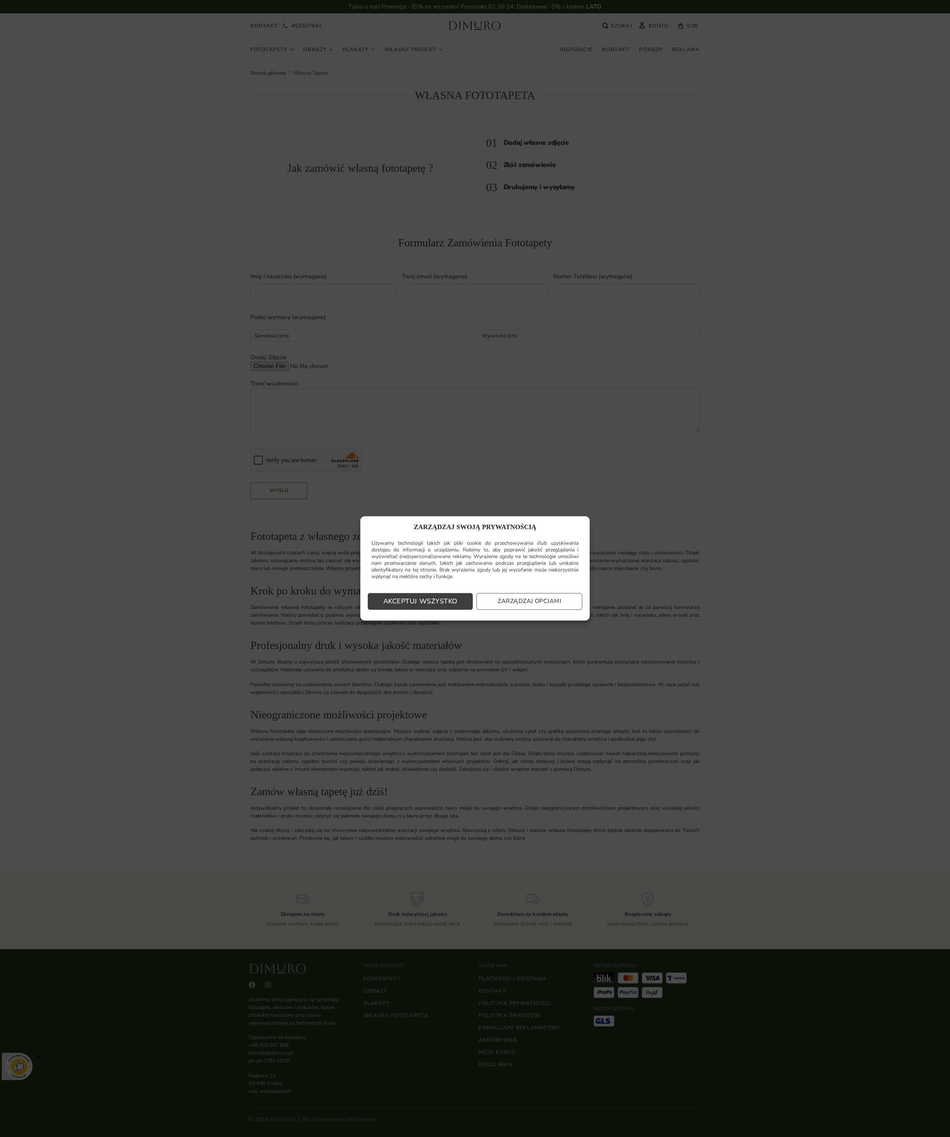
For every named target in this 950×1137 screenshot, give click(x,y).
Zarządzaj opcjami (529, 601)
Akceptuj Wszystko (420, 601)
